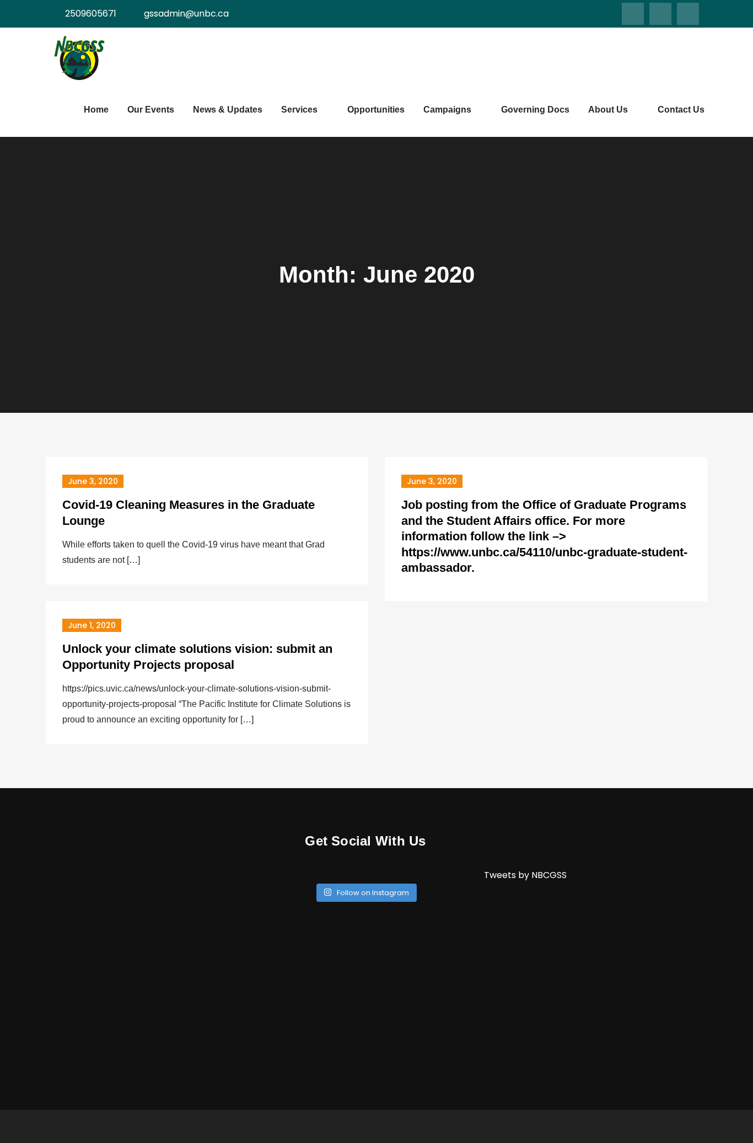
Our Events (150, 109)
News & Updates (227, 109)
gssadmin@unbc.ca (186, 13)
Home (96, 109)
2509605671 (90, 13)
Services (299, 109)
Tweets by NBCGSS (525, 875)
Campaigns (447, 109)
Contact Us (681, 109)
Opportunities (376, 109)
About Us (608, 109)
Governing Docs (535, 109)
